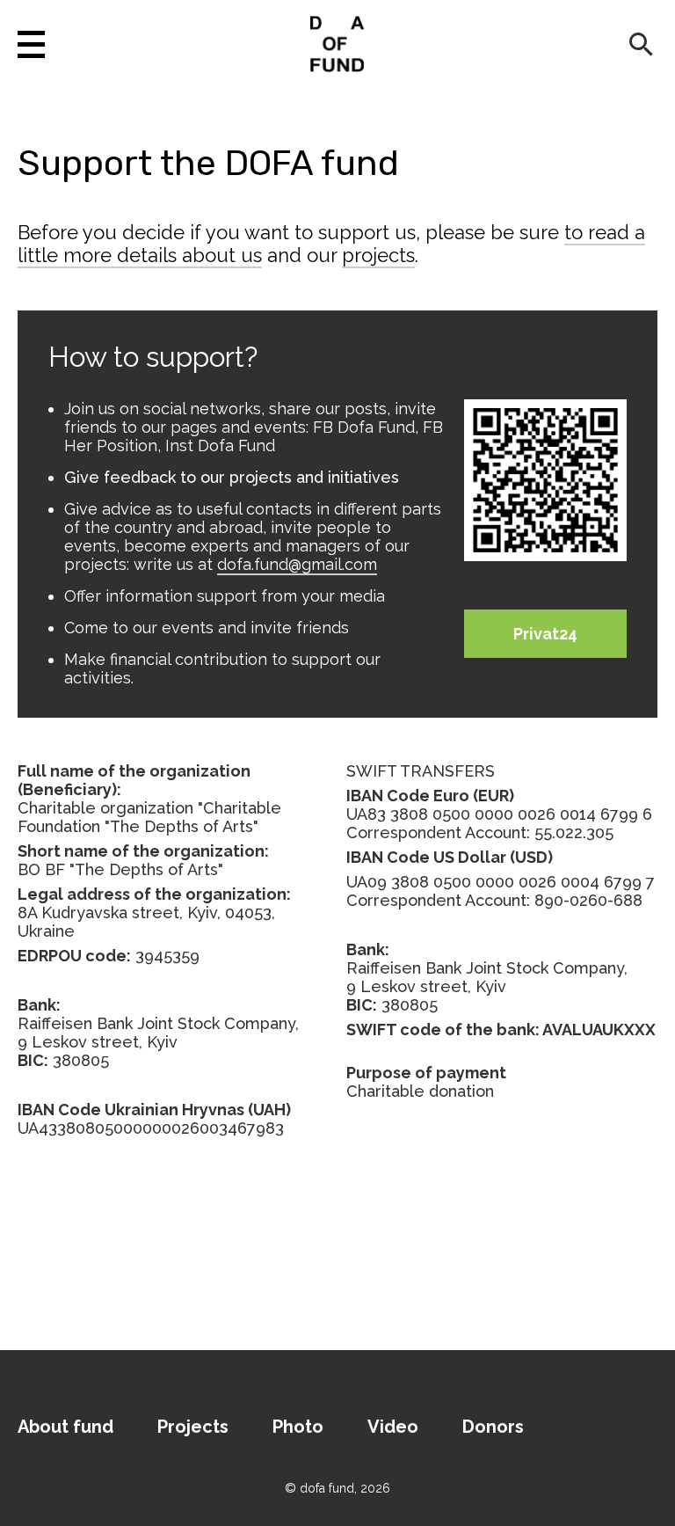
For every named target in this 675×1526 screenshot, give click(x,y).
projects (378, 255)
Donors (493, 1426)
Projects (193, 1426)
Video (392, 1426)
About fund (65, 1426)
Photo (297, 1426)
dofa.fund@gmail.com (297, 564)
